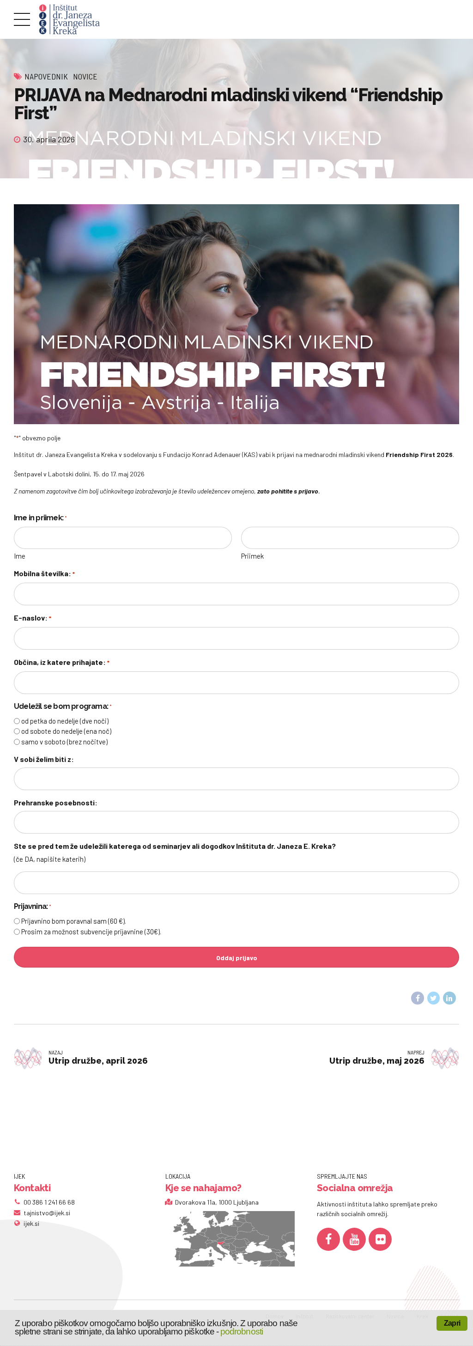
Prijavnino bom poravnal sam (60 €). (73, 921)
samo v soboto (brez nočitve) (64, 741)
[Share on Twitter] (433, 998)
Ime (19, 556)
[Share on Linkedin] (449, 998)
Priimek (252, 556)
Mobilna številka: (44, 573)
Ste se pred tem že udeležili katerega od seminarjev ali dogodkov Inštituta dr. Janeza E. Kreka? (175, 845)
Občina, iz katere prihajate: (61, 662)
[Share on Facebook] (417, 998)
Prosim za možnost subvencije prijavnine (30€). (91, 931)
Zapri (452, 1323)
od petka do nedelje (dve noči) (65, 721)
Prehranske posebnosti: (55, 802)
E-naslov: (32, 617)
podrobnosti (241, 1331)
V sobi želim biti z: (44, 759)
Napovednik (46, 76)
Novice (85, 76)
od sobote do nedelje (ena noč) (66, 731)
